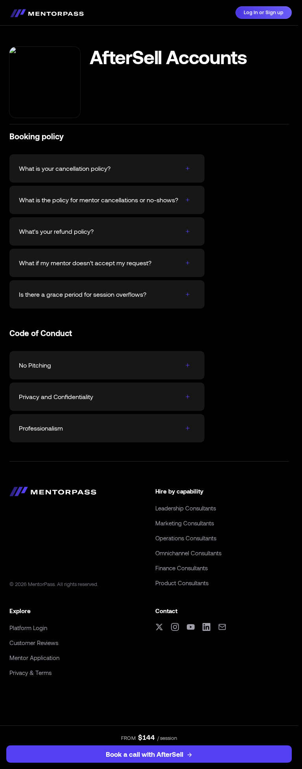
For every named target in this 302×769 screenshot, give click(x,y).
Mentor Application (34, 657)
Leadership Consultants (185, 508)
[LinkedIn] (206, 627)
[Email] (222, 627)
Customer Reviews (33, 642)
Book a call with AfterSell (144, 754)
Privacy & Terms (30, 672)
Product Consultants (181, 582)
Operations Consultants (185, 538)
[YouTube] (191, 627)
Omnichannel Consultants (188, 552)
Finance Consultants (181, 567)
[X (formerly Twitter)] (159, 627)
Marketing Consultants (184, 523)
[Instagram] (175, 627)
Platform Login (28, 627)
